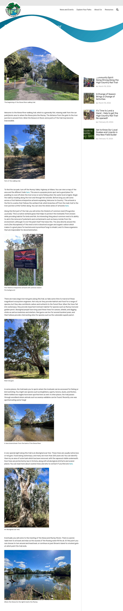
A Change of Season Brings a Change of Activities (106, 96)
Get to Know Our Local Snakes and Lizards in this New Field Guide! (107, 132)
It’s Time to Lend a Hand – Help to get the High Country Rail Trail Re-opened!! (107, 114)
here (28, 192)
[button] (117, 9)
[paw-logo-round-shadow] (13, 9)
